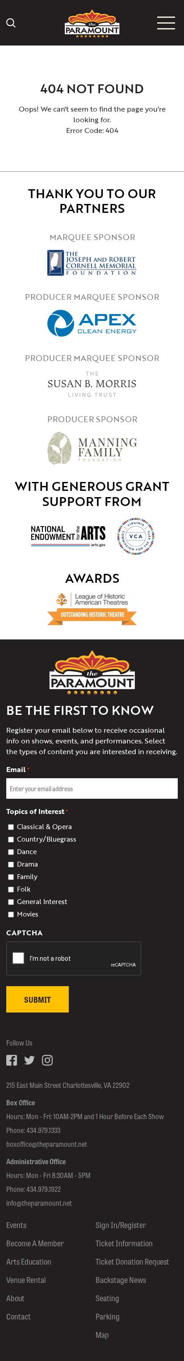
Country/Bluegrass (46, 839)
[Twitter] (29, 1060)
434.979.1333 (43, 1130)
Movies (27, 914)
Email (17, 769)
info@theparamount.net (39, 1203)
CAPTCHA (24, 932)
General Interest (42, 901)
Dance (27, 851)
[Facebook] (11, 1060)
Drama (27, 864)
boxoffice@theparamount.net (46, 1144)
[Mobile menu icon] (166, 23)
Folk (23, 889)
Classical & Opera (44, 826)
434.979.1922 (43, 1189)
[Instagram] (47, 1060)
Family (27, 876)
